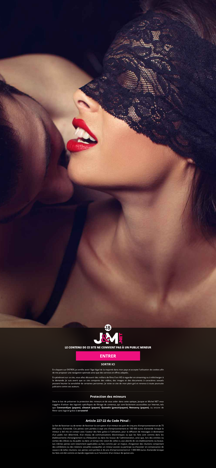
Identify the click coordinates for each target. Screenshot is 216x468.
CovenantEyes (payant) (68, 407)
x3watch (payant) (91, 407)
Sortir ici (108, 364)
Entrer (108, 356)
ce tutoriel (83, 410)
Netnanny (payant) (139, 407)
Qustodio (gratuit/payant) (114, 407)
